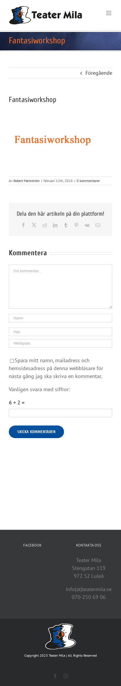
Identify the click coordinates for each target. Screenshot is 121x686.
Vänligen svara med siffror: (39, 389)
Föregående (98, 72)
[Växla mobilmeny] (109, 13)
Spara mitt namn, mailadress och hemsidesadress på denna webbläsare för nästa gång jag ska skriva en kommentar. (56, 368)
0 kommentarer (88, 180)
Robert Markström (27, 180)
